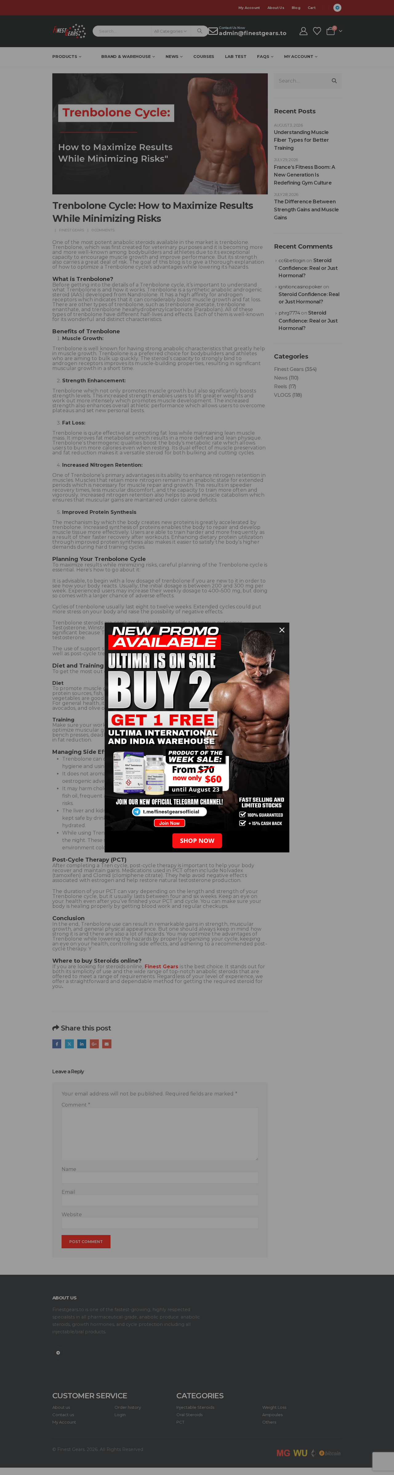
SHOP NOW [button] (197, 840)
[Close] (282, 630)
